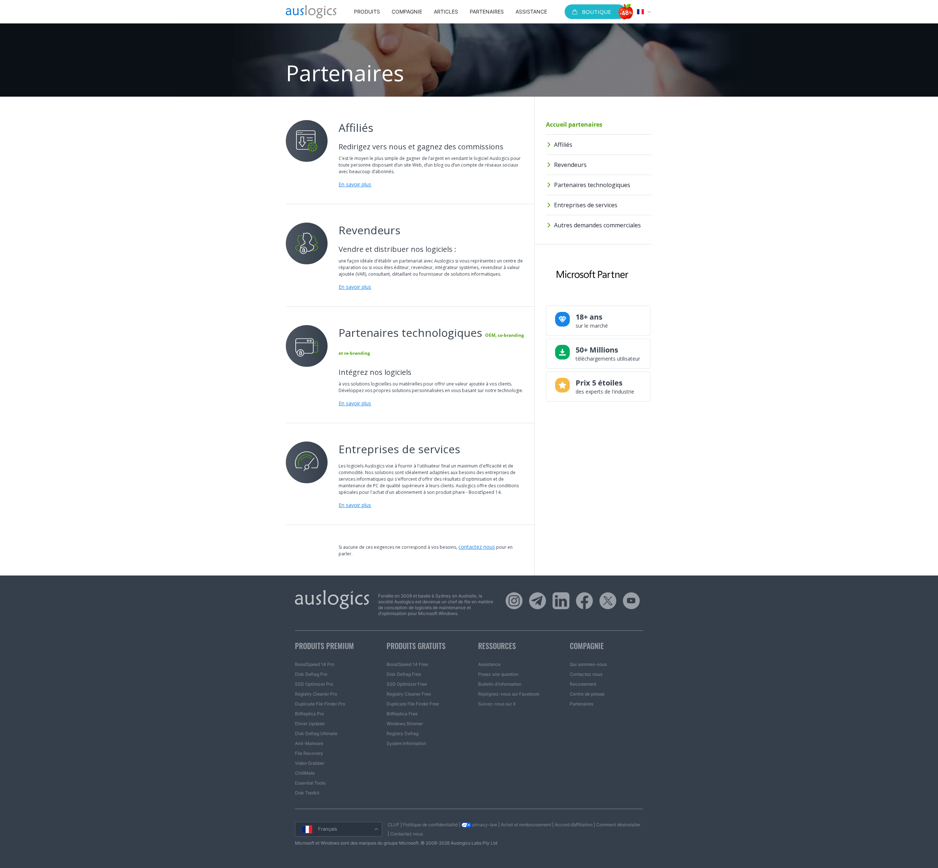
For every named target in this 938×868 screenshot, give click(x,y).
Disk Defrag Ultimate (316, 733)
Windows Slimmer (405, 723)
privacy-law (484, 824)
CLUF (393, 824)
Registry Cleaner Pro (316, 694)
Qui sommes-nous (588, 664)
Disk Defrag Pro (311, 674)
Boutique (596, 11)
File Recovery (309, 753)
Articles (446, 11)
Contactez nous (586, 674)
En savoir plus (355, 184)
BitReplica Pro (309, 713)
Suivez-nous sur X (497, 704)
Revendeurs (570, 165)
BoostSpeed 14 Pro (314, 664)
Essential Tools (310, 783)
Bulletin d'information (499, 684)
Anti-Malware (309, 743)
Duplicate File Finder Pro (320, 704)
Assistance (531, 11)
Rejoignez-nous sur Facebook (509, 694)
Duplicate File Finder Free (413, 704)
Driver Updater (310, 723)
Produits (367, 11)
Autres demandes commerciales (597, 225)
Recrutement (583, 684)
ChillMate (305, 773)
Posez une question (498, 674)
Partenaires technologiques (592, 185)
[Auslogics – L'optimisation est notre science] (311, 11)
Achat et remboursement (526, 824)
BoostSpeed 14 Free (407, 664)
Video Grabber (309, 763)
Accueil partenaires (574, 124)
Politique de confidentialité (430, 824)
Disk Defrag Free (404, 674)
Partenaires (487, 11)
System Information (406, 743)
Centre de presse (587, 694)
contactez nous (476, 546)
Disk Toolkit (307, 793)
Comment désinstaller (618, 824)
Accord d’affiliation (573, 824)
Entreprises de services (585, 205)
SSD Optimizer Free (407, 684)
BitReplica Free (402, 713)
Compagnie (407, 11)
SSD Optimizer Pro (314, 684)
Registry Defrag (402, 733)
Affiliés (563, 145)
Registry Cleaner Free (409, 694)
